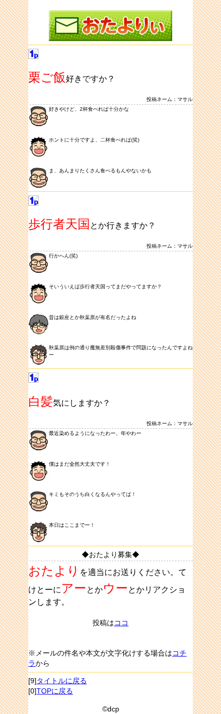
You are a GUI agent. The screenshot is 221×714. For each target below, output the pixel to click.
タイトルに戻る (61, 681)
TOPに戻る (54, 691)
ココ (121, 623)
